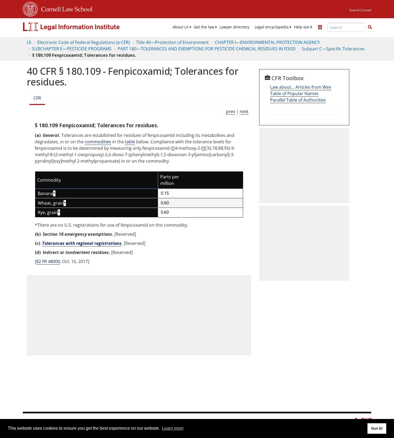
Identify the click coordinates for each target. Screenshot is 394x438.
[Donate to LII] (320, 27)
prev (230, 111)
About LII (180, 27)
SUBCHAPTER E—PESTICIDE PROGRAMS (71, 49)
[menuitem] (180, 27)
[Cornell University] (30, 8)
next (244, 111)
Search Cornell (360, 10)
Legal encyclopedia (272, 27)
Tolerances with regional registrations (81, 243)
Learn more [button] (173, 428)
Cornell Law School (65, 8)
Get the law (204, 27)
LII (29, 42)
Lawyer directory (234, 27)
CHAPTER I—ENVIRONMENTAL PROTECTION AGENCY (267, 42)
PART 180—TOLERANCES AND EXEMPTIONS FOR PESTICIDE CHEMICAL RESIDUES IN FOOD (207, 49)
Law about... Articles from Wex (300, 87)
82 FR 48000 (48, 261)
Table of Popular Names (294, 93)
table (130, 142)
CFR (37, 98)
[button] (370, 27)
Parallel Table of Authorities (298, 100)
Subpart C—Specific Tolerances (333, 49)
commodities (98, 142)
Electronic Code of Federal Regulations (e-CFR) (83, 42)
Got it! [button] (377, 428)
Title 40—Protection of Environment (172, 42)
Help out (301, 27)
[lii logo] (83, 27)
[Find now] (370, 27)
